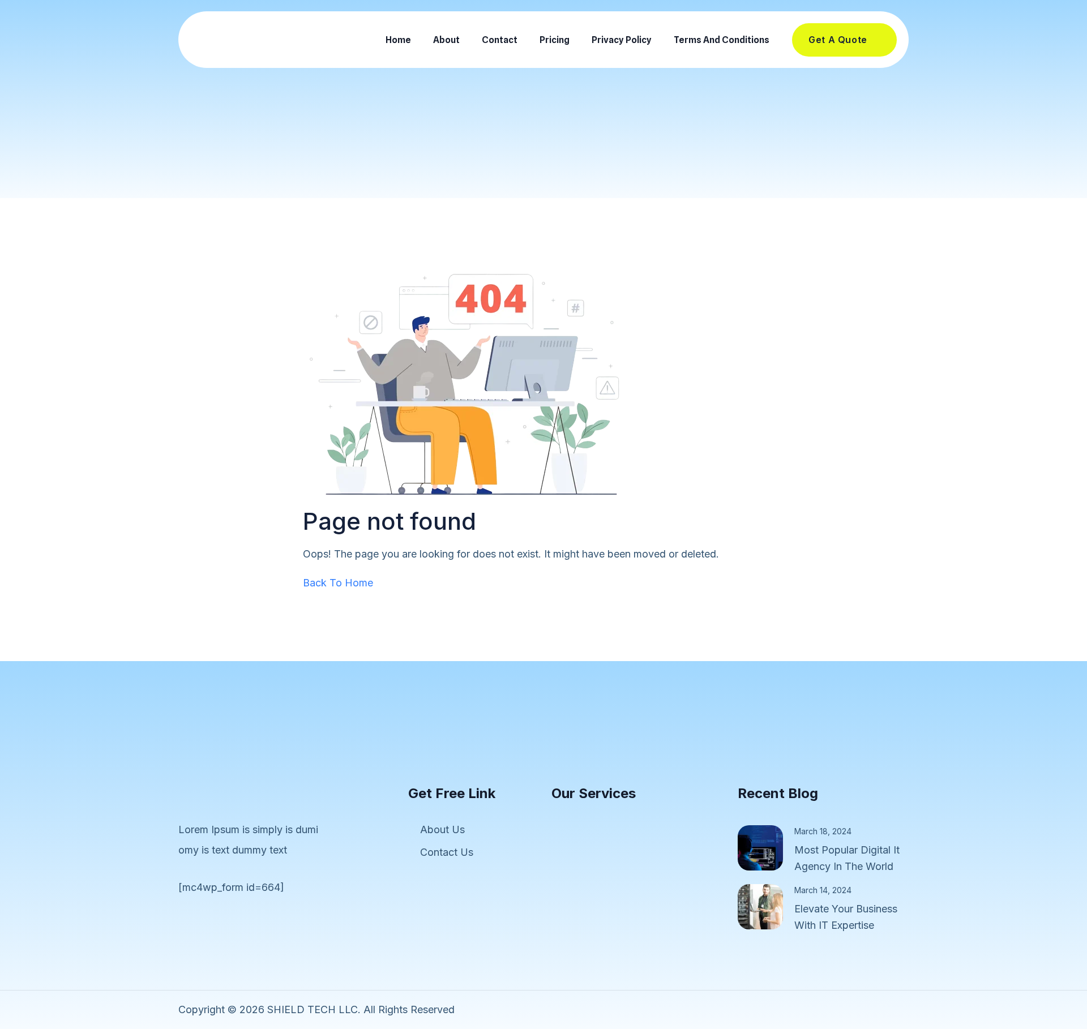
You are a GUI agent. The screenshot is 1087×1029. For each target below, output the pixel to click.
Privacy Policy (622, 40)
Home (398, 40)
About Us (442, 829)
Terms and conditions (721, 40)
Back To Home (338, 583)
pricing (555, 40)
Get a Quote (837, 39)
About (446, 40)
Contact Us (446, 852)
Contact (499, 40)
